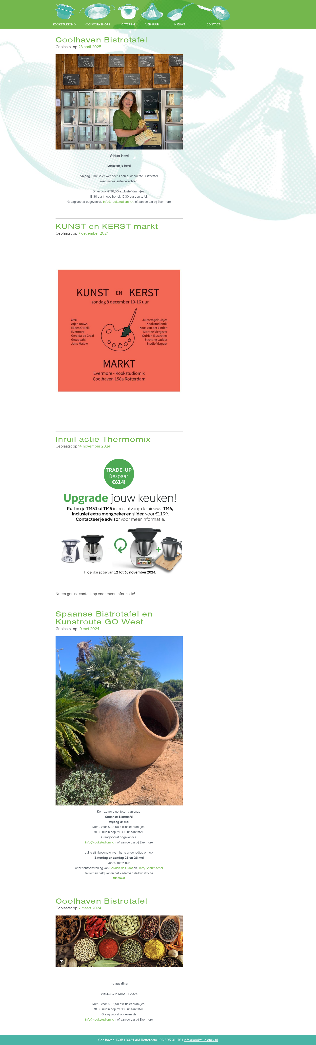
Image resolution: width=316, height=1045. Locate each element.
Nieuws (179, 24)
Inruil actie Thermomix (103, 439)
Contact (213, 24)
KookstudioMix (64, 24)
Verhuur (152, 24)
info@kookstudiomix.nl (118, 202)
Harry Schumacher (150, 868)
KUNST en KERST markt (107, 226)
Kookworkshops (97, 24)
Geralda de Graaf (121, 868)
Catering (128, 24)
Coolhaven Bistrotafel (101, 40)
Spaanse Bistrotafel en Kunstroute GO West (104, 618)
